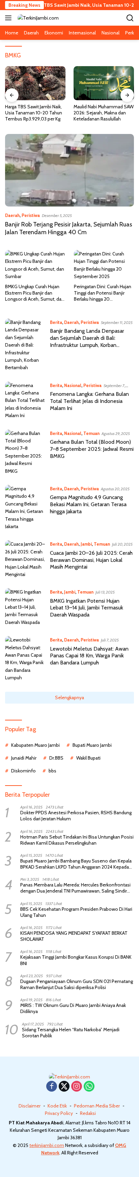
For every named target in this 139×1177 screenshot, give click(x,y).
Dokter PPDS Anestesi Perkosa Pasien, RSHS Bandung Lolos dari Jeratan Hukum (76, 816)
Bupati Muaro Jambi (92, 745)
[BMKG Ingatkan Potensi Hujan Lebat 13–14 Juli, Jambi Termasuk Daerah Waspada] (25, 607)
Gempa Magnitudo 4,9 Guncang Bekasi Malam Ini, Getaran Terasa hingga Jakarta (88, 504)
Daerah (12, 215)
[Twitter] (64, 1087)
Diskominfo (23, 771)
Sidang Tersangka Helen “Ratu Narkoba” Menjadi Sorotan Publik (70, 1033)
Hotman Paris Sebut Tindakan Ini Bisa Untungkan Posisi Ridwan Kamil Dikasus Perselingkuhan (77, 840)
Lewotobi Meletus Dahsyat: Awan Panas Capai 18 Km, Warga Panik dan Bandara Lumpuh (89, 656)
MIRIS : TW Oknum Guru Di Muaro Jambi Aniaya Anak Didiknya (73, 1008)
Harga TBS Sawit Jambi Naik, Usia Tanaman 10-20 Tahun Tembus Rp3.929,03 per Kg (33, 113)
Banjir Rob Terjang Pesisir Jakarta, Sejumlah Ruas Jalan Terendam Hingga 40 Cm (68, 228)
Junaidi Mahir (23, 758)
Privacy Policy (59, 1113)
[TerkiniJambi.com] (37, 18)
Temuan (91, 433)
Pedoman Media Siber (97, 1106)
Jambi (86, 544)
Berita (56, 322)
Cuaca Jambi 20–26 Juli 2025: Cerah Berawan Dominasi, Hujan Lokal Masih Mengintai (91, 560)
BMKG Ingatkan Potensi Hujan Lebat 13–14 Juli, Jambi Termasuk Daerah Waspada (86, 608)
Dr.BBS (56, 758)
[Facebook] (51, 1087)
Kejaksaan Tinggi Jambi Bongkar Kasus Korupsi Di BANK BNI (76, 960)
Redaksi (88, 1113)
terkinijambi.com (46, 1145)
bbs (52, 771)
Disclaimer (29, 1106)
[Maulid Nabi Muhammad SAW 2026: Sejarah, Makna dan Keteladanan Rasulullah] (104, 83)
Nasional (72, 385)
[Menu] (9, 18)
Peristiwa (31, 215)
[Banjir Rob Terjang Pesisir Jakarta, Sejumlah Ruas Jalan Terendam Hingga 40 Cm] (69, 170)
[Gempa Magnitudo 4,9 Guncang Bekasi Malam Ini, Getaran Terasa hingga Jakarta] (25, 507)
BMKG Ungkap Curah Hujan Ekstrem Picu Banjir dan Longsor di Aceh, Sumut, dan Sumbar (34, 292)
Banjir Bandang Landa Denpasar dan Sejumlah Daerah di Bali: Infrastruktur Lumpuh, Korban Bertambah (87, 341)
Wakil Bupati (88, 758)
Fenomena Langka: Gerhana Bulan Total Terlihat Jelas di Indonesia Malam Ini (89, 401)
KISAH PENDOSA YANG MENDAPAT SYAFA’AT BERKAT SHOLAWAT (74, 936)
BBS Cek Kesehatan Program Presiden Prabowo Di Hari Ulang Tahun (76, 912)
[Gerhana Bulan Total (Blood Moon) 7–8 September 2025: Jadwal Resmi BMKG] (25, 452)
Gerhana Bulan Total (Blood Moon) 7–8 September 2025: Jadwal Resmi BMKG (92, 449)
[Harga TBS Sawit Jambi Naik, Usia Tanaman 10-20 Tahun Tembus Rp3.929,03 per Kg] (35, 83)
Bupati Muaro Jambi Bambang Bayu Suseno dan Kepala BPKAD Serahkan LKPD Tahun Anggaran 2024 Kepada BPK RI (76, 864)
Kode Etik (57, 1106)
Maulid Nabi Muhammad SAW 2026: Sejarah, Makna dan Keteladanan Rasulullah (104, 113)
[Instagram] (76, 1087)
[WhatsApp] (89, 1087)
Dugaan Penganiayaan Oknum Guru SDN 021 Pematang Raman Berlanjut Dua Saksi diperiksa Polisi (76, 984)
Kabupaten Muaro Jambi (35, 745)
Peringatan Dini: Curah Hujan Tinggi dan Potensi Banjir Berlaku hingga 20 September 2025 (102, 292)
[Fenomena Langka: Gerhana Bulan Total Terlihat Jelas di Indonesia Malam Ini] (25, 400)
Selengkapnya (69, 697)
